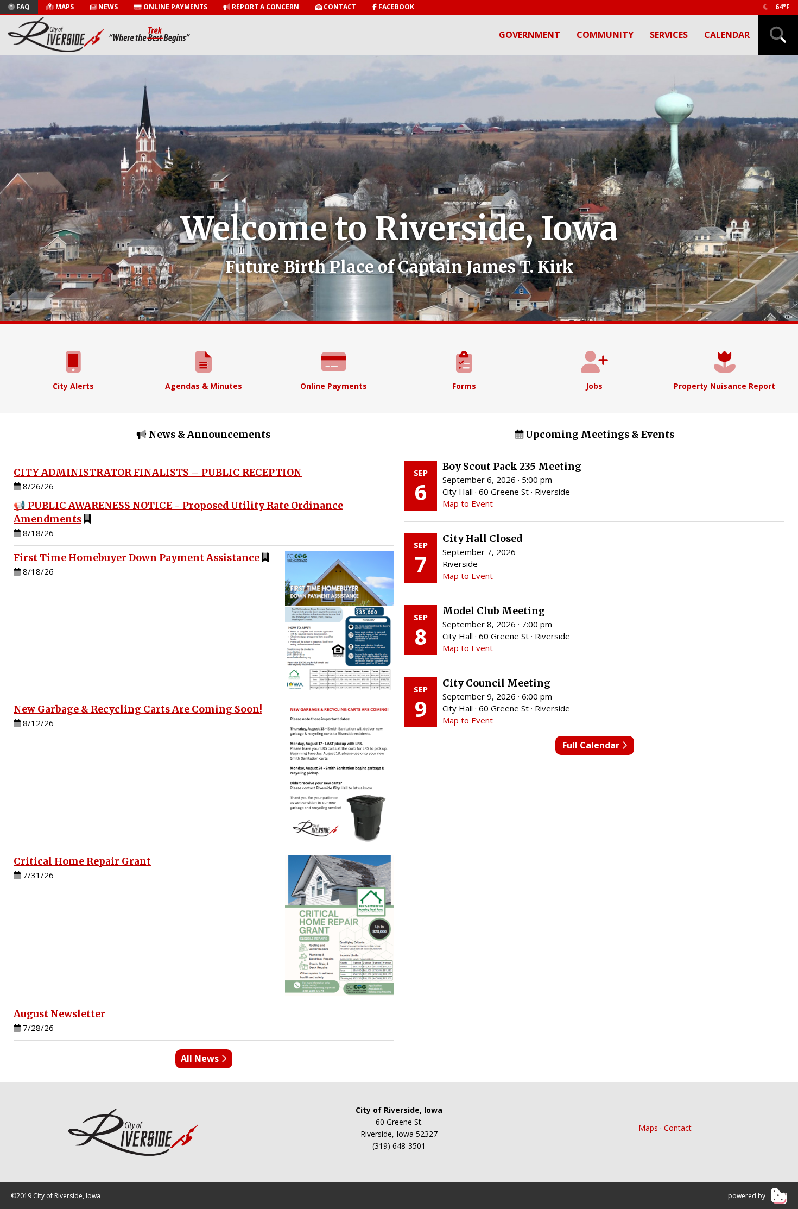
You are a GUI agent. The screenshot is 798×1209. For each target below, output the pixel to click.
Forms (464, 386)
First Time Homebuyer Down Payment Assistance (136, 558)
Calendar (727, 35)
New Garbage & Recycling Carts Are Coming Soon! (138, 709)
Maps (648, 1128)
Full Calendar (592, 745)
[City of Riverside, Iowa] (133, 1132)
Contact (678, 1128)
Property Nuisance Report (724, 386)
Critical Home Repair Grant (82, 861)
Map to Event (467, 503)
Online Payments (333, 386)
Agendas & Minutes (203, 386)
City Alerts (73, 386)
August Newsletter (59, 1014)
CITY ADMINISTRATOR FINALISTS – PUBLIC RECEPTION (158, 472)
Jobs (594, 386)
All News (201, 1059)
